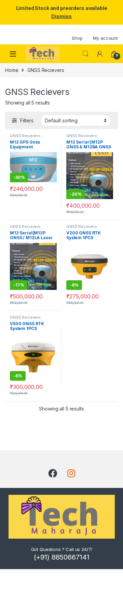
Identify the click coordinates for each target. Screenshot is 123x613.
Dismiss (61, 16)
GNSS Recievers (25, 135)
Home (11, 70)
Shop (77, 38)
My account (105, 38)
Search (85, 54)
